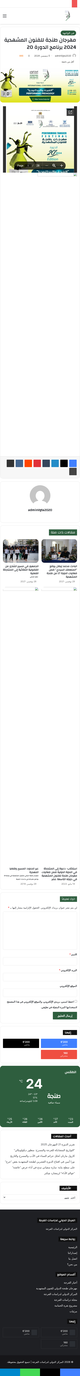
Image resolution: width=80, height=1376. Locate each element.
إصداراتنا (72, 1252)
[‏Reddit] (28, 463)
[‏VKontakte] (19, 463)
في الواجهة (68, 33)
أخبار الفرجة (70, 1282)
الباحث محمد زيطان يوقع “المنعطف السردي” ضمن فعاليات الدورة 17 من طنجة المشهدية (62, 571)
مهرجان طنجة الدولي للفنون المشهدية (56, 1288)
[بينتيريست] (37, 463)
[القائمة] (5, 17)
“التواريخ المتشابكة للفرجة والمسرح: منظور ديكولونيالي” (44, 1150)
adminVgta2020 (63, 55)
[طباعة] (73, 471)
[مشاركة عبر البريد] (10, 463)
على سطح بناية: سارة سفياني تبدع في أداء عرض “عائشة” (43, 1167)
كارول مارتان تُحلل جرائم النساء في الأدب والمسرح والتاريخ (42, 1155)
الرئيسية (72, 1247)
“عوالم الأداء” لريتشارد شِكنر (59, 1173)
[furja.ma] (67, 15)
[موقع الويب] (40, 516)
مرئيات (73, 1311)
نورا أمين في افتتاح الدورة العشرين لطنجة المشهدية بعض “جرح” (40, 1161)
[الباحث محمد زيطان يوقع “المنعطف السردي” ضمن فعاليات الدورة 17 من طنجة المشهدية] (59, 551)
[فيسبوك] (73, 463)
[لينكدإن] (55, 463)
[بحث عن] (75, 17)
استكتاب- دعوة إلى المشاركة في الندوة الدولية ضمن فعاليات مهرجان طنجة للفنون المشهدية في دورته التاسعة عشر (59, 874)
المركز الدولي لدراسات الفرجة (60, 1294)
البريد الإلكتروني (68, 970)
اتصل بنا (72, 1258)
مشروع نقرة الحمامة (66, 1305)
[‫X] (64, 463)
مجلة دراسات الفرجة (65, 1299)
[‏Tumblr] (46, 463)
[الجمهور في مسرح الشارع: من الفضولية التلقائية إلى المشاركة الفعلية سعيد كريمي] (21, 551)
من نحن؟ (72, 1264)
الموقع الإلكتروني (68, 985)
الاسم (73, 954)
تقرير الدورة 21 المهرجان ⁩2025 (58, 1144)
